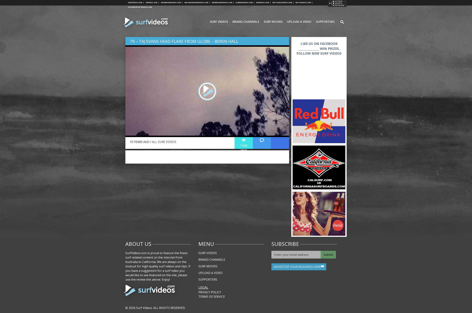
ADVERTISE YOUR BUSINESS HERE (297, 267)
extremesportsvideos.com (140, 7)
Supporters (325, 22)
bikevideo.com (263, 2)
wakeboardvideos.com (223, 2)
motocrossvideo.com (283, 2)
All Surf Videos (164, 142)
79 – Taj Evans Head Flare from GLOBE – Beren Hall (184, 41)
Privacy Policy (209, 292)
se (340, 22)
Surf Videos (219, 22)
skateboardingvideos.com (197, 2)
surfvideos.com (136, 2)
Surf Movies (273, 22)
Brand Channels (245, 22)
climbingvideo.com (245, 2)
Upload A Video (299, 22)
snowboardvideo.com (172, 2)
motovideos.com (304, 2)
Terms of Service (211, 297)
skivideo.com (152, 2)
